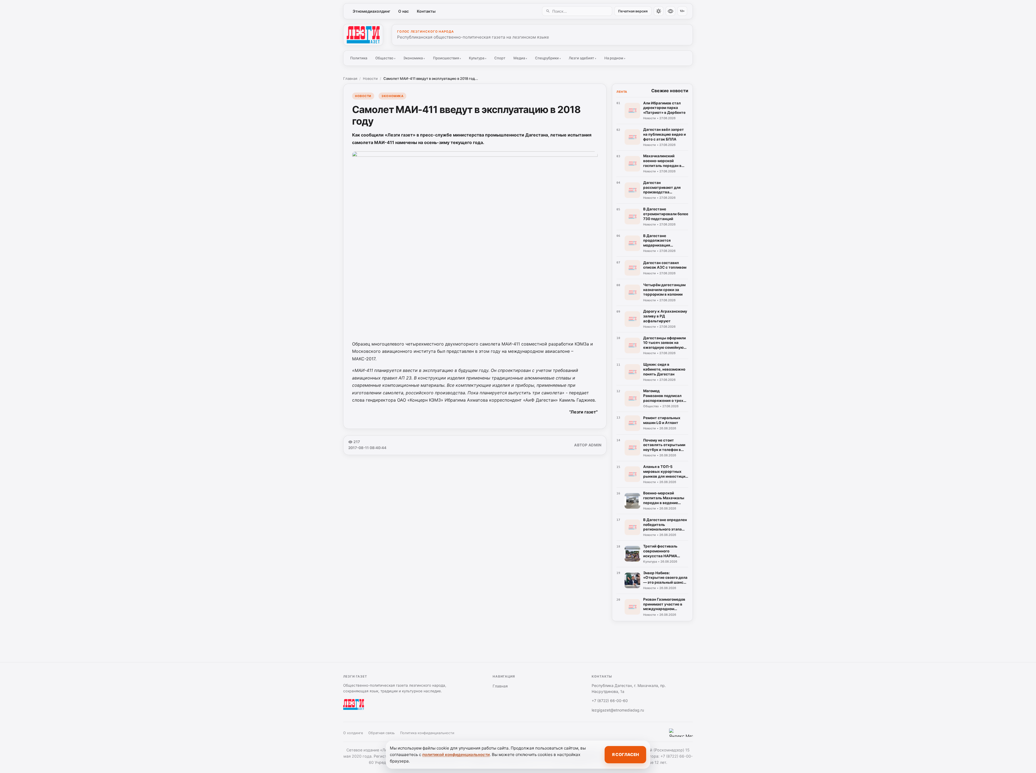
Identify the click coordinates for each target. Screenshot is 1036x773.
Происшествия (447, 58)
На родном (614, 58)
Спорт (499, 58)
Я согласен (625, 754)
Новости (370, 78)
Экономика (414, 58)
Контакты (426, 11)
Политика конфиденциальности (427, 733)
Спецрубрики (548, 58)
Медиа (520, 58)
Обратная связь (381, 733)
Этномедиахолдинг (371, 11)
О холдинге (353, 733)
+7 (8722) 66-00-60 (610, 700)
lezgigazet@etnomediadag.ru (618, 710)
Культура (477, 58)
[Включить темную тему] (658, 11)
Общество (385, 58)
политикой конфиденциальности (456, 754)
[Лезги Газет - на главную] (363, 35)
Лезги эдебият (582, 58)
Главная (350, 78)
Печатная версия (633, 11)
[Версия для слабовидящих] (670, 11)
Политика (358, 58)
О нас (403, 11)
